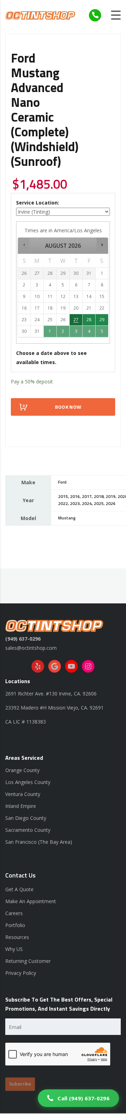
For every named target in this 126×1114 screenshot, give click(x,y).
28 (88, 320)
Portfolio (15, 925)
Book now (68, 407)
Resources (17, 937)
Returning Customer (28, 961)
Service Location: (37, 202)
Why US (14, 949)
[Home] (40, 15)
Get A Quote (19, 889)
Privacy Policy (20, 973)
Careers (14, 913)
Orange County (22, 770)
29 (101, 320)
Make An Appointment (30, 901)
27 (76, 320)
